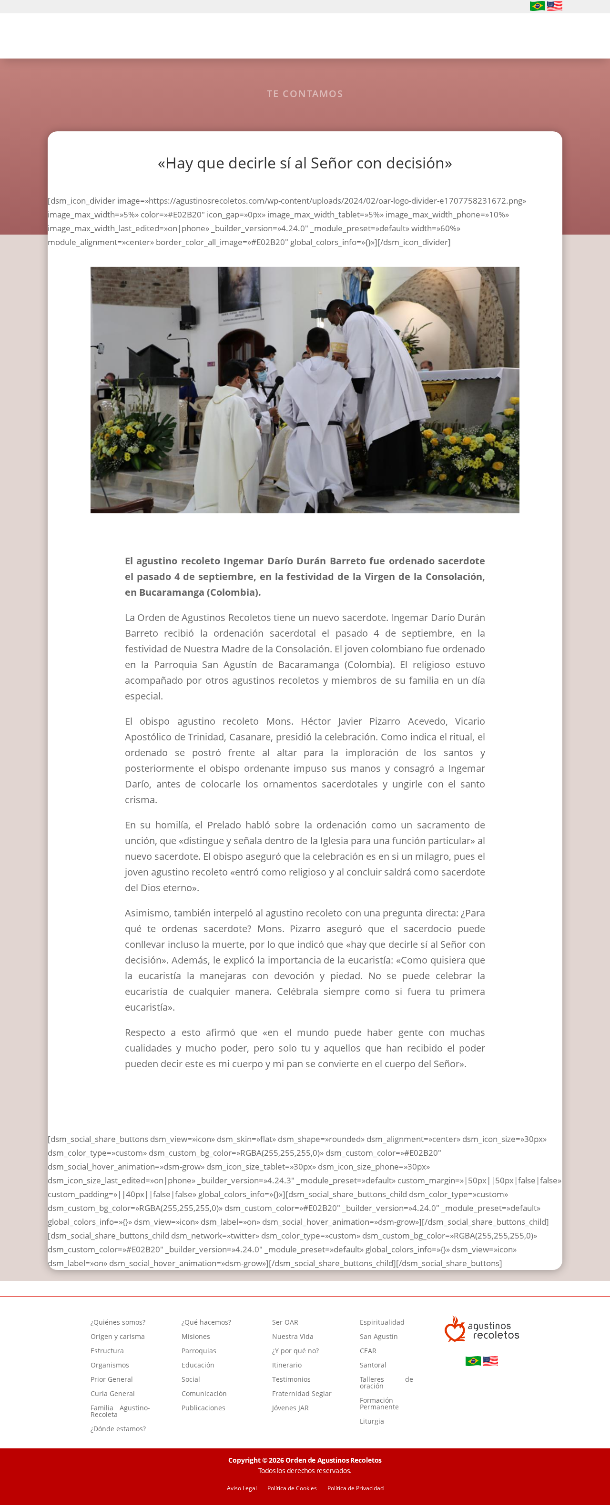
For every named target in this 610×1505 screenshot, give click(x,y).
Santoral (373, 1365)
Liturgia (372, 1422)
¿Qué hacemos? (274, 37)
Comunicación (204, 1394)
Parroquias (199, 1351)
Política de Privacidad (355, 1488)
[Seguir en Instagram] (68, 7)
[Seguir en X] (99, 7)
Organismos (110, 1365)
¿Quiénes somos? (193, 37)
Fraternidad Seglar (302, 1394)
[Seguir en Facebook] (53, 7)
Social (191, 1380)
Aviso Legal (242, 1488)
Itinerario (287, 1365)
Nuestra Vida (293, 1337)
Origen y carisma (118, 1337)
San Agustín (379, 1337)
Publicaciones (203, 1408)
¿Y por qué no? (295, 1351)
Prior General (112, 1380)
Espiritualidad (399, 37)
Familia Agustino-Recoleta (121, 1412)
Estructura (107, 1351)
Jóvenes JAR (290, 1408)
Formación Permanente (379, 1404)
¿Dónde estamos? (118, 1429)
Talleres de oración (386, 1383)
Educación (198, 1365)
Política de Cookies (292, 1488)
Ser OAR (338, 37)
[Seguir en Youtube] (84, 7)
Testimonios (291, 1380)
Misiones (196, 1337)
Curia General (113, 1394)
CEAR (368, 1351)
